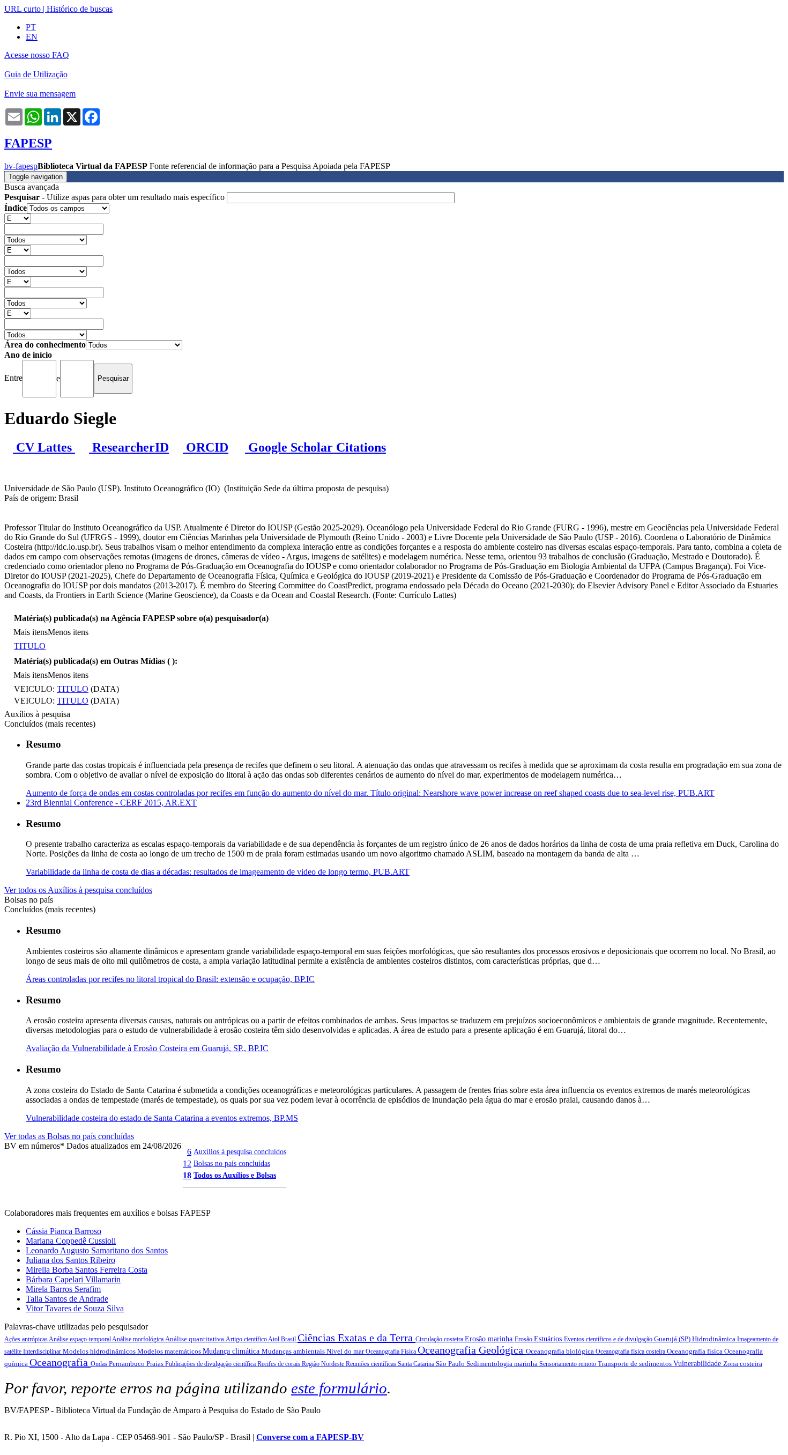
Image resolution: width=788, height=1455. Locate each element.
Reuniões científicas (372, 1364)
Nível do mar (346, 1351)
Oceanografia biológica (561, 1351)
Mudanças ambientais (294, 1351)
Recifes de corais (279, 1364)
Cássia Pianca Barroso (63, 1231)
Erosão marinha (490, 1339)
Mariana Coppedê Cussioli (71, 1240)
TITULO (30, 646)
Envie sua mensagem (40, 93)
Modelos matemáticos (170, 1351)
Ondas (100, 1364)
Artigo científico (247, 1339)
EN (32, 36)
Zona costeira (742, 1364)
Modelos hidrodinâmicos (100, 1351)
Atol (274, 1339)
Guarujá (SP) (673, 1339)
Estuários (549, 1339)
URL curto (22, 8)
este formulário (339, 1388)
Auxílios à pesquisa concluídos (240, 1151)
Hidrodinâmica (714, 1339)
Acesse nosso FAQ (36, 55)
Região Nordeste (324, 1364)
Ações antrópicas (26, 1339)
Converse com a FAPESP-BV (310, 1437)
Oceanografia (60, 1362)
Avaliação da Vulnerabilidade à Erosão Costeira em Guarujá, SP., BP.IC (147, 1048)
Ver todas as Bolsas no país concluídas (69, 1136)
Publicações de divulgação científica (211, 1364)
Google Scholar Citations (315, 447)
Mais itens (30, 632)
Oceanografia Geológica (472, 1350)
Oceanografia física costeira (631, 1351)
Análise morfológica (138, 1339)
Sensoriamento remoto (568, 1364)
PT (31, 27)
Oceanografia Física (392, 1351)
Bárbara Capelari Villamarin (73, 1279)
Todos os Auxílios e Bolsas (235, 1175)
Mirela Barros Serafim (63, 1289)
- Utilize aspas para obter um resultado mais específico (115, 197)
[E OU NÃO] (17, 218)
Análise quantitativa (195, 1339)
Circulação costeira (440, 1339)
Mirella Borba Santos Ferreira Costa (86, 1269)
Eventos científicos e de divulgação (609, 1339)
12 (187, 1163)
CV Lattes (44, 447)
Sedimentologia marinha (502, 1364)
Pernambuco (127, 1364)
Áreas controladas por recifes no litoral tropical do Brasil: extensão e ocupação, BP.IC (170, 979)
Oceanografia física (695, 1351)
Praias (155, 1364)
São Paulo (451, 1364)
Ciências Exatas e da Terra (356, 1337)
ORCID (205, 447)
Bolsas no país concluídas (232, 1163)
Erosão (524, 1339)
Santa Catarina (417, 1364)
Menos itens (68, 632)
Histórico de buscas (80, 8)
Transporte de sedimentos (635, 1364)
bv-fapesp (21, 166)
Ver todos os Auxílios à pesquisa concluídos (78, 890)
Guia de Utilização (36, 74)
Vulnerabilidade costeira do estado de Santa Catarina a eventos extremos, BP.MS (162, 1117)
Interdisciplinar (43, 1351)
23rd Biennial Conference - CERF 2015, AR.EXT (111, 802)
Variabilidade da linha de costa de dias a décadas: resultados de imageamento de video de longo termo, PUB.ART (218, 871)
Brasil (289, 1339)
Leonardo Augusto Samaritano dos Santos (97, 1250)
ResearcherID (129, 447)
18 (187, 1175)
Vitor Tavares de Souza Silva (75, 1308)
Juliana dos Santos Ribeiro (70, 1260)
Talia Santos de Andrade (67, 1298)
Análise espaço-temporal (80, 1339)
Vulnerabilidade (698, 1364)
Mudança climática (232, 1351)
